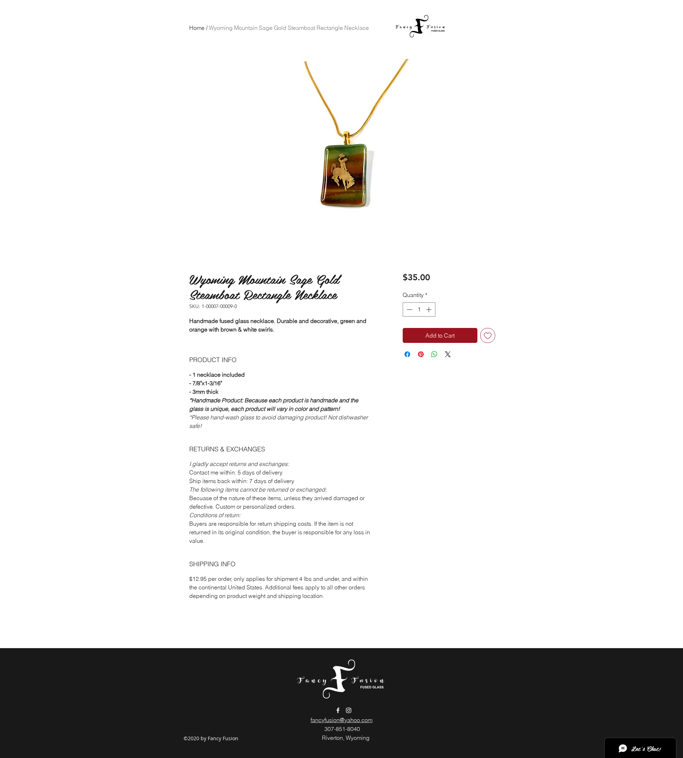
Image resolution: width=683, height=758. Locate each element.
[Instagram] (348, 710)
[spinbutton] (419, 309)
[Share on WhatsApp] (434, 354)
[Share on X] (448, 354)
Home (197, 27)
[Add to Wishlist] (487, 335)
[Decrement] (409, 309)
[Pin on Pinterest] (421, 354)
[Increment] (429, 309)
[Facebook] (338, 710)
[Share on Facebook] (407, 354)
